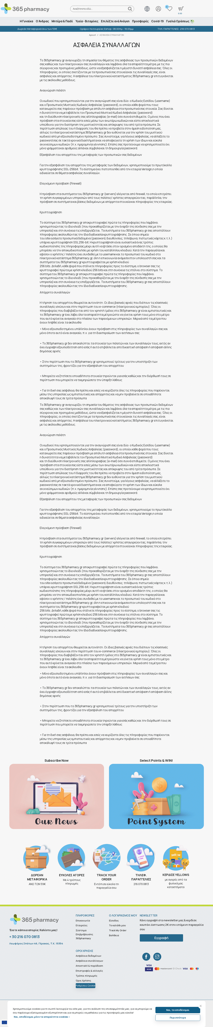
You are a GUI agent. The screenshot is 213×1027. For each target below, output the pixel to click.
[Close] (200, 1006)
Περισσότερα (178, 1017)
